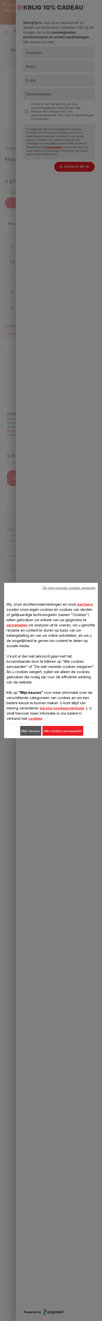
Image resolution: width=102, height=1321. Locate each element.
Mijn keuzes (30, 731)
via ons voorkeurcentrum (62, 708)
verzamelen (16, 625)
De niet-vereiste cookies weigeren (69, 588)
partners (85, 604)
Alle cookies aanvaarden (63, 731)
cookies (35, 718)
